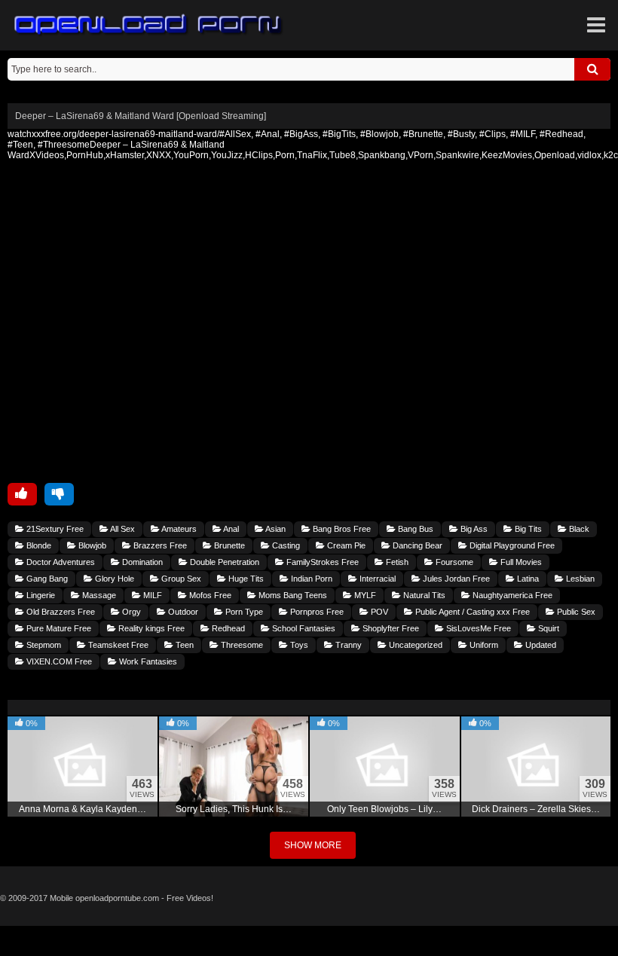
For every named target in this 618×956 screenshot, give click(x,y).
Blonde (37, 545)
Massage (98, 595)
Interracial (376, 578)
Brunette (228, 545)
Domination (141, 562)
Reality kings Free (150, 628)
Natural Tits (423, 595)
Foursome (453, 562)
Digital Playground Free (511, 545)
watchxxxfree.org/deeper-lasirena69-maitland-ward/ (113, 134)
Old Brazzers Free (59, 611)
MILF (151, 595)
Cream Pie (345, 545)
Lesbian (579, 578)
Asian (275, 528)
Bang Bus (414, 528)
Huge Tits (245, 578)
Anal (230, 528)
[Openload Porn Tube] (148, 25)
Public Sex (575, 611)
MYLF (364, 595)
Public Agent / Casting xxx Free (471, 611)
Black (578, 528)
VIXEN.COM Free (58, 661)
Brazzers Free (159, 545)
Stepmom (42, 644)
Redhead (227, 628)
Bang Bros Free (341, 528)
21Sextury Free (54, 528)
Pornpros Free (316, 611)
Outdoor (182, 611)
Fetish (396, 562)
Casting (285, 545)
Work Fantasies (147, 661)
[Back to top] (309, 941)
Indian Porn (310, 578)
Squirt (547, 628)
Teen (183, 644)
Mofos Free (209, 595)
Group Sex (180, 578)
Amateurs (178, 528)
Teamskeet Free (117, 644)
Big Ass (473, 528)
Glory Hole (113, 578)
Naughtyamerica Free (511, 595)
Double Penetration (223, 562)
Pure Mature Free (57, 628)
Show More (312, 845)
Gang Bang (46, 578)
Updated (539, 644)
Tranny (347, 644)
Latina (527, 578)
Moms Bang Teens (291, 595)
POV (378, 611)
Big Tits (527, 528)
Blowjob (91, 545)
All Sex (122, 528)
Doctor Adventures (59, 562)
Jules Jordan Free (455, 578)
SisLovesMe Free (477, 628)
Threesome (241, 644)
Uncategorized (414, 644)
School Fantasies (302, 628)
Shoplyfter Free (389, 628)
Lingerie (39, 595)
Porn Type (243, 611)
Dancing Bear (416, 545)
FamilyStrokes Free (321, 562)
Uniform (482, 644)
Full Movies (520, 562)
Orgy (130, 611)
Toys (298, 644)
